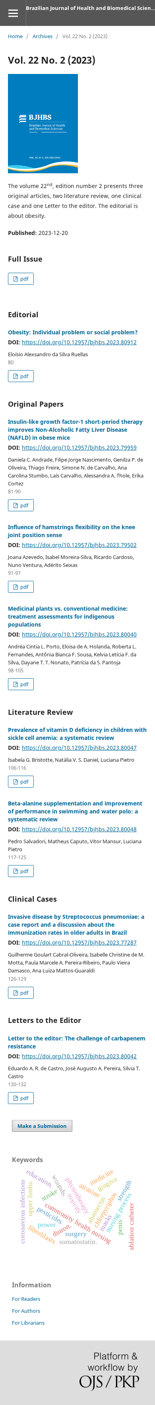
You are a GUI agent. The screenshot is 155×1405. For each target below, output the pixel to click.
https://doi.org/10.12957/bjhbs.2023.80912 (79, 342)
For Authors (26, 1310)
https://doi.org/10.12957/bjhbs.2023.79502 (79, 545)
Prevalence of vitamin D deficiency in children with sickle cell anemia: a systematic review (77, 733)
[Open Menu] (13, 13)
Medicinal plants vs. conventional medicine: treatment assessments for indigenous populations (68, 616)
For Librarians (28, 1322)
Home (15, 36)
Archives (42, 36)
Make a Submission (42, 1125)
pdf (23, 278)
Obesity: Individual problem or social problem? (73, 332)
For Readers (26, 1298)
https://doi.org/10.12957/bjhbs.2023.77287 (79, 942)
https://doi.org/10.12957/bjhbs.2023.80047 (79, 747)
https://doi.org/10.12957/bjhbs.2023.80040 (79, 634)
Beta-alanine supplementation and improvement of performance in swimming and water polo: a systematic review (75, 811)
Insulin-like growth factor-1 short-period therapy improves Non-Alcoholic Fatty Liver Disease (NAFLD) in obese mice (75, 429)
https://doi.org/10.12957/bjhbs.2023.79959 (79, 447)
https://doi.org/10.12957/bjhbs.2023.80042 (79, 1056)
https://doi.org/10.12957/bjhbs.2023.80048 (79, 829)
